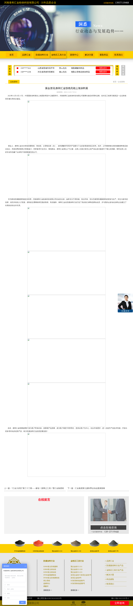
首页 (11, 55)
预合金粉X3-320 (76, 569)
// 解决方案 (109, 575)
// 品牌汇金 (109, 561)
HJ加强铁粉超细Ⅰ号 (78, 580)
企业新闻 (121, 82)
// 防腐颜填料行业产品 (114, 565)
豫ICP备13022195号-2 (120, 598)
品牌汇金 (26, 55)
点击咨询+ (14, 82)
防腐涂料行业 (42, 55)
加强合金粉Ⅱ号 (76, 578)
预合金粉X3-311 (76, 566)
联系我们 (118, 55)
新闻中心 (74, 55)
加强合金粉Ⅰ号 (86, 575)
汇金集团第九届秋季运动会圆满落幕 (90, 488)
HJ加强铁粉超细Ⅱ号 (78, 583)
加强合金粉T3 (76, 575)
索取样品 (104, 55)
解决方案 (89, 55)
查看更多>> (47, 590)
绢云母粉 (46, 580)
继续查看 (123, 70)
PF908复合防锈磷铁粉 (51, 578)
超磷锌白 (46, 583)
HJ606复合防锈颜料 (50, 566)
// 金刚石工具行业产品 (114, 570)
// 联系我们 (109, 584)
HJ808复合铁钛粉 (49, 569)
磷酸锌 (45, 586)
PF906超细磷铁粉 (49, 575)
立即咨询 (119, 603)
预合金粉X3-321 (76, 572)
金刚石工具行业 (58, 55)
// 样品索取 (109, 579)
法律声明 (28, 598)
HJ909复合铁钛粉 (49, 572)
